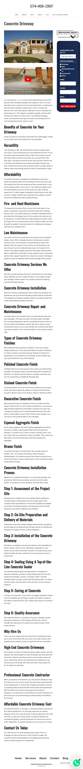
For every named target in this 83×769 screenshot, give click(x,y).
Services (24, 14)
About (32, 14)
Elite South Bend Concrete (60, 14)
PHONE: (63, 88)
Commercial (66, 73)
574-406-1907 (41, 766)
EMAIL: (63, 97)
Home (16, 14)
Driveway (65, 64)
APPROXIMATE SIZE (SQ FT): (67, 51)
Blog (47, 14)
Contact (40, 14)
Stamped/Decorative (68, 70)
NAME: (62, 80)
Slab (63, 67)
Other (64, 76)
